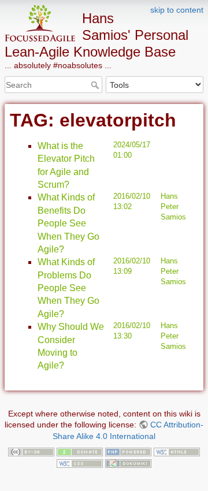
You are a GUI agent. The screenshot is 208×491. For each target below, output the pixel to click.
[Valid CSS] (80, 462)
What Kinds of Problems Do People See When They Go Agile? (68, 288)
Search (96, 85)
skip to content (176, 9)
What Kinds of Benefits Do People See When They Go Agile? (68, 223)
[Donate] (80, 451)
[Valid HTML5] (177, 451)
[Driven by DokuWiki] (128, 462)
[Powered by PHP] (128, 451)
